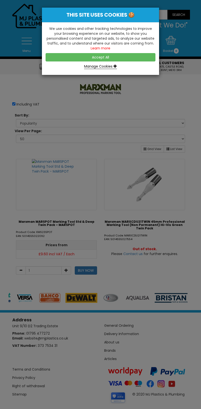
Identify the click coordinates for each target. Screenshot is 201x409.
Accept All (100, 57)
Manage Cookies (98, 66)
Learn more (100, 48)
